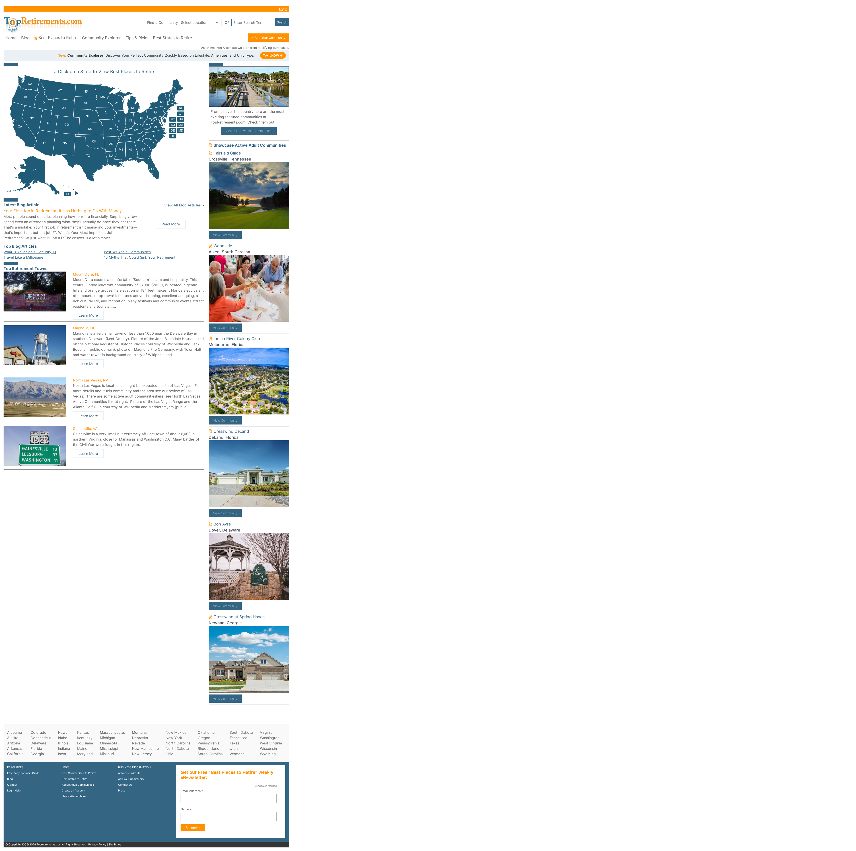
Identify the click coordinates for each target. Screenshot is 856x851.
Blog (25, 37)
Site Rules (115, 844)
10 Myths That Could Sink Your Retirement (139, 257)
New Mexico (176, 732)
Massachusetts (112, 732)
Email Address (192, 791)
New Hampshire (145, 748)
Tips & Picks (137, 37)
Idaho (62, 738)
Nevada (138, 743)
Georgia (37, 754)
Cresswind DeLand (231, 431)
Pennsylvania (209, 743)
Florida (36, 748)
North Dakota (177, 748)
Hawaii (63, 732)
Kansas (83, 732)
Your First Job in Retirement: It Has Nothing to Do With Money (63, 210)
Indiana (64, 748)
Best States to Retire (172, 37)
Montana (139, 732)
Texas (234, 743)
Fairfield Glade (227, 153)
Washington (270, 738)
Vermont (237, 754)
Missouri (107, 754)
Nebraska (140, 738)
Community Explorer (101, 37)
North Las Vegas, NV (90, 380)
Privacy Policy (97, 844)
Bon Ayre (222, 524)
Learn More (88, 315)
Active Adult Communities (78, 784)
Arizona (13, 743)
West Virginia (271, 743)
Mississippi (109, 748)
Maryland (85, 754)
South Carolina (210, 754)
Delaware (38, 743)
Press (121, 790)
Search (282, 22)
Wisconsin (268, 748)
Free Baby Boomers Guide (23, 773)
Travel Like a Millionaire (23, 257)
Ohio (169, 754)
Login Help (14, 790)
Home (10, 37)
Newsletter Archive (74, 796)
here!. (281, 122)
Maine (82, 748)
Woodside (223, 245)
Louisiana (85, 743)
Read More (171, 224)
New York (174, 738)
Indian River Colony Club (237, 338)
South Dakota (241, 732)
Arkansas (15, 748)
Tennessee (238, 738)
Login (283, 9)
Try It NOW (273, 55)
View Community (225, 235)
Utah (234, 748)
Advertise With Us (129, 773)
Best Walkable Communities (127, 252)
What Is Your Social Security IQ (30, 252)
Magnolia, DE (84, 328)
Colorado (38, 732)
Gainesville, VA (85, 428)
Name (186, 809)
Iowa (62, 754)
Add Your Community (131, 779)
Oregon (204, 738)
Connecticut (41, 738)
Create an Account (73, 790)
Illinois (63, 743)
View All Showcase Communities (249, 131)
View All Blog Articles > (184, 205)
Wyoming (268, 754)
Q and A (12, 784)
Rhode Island (208, 748)
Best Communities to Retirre (79, 773)
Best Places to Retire (57, 37)
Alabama (14, 732)
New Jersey (142, 754)
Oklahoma (206, 732)
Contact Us (125, 784)
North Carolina (178, 743)
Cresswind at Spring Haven (239, 616)
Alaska (12, 738)
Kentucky (85, 738)
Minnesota (108, 743)
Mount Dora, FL (86, 274)
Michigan (107, 738)
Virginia (266, 732)
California (15, 754)
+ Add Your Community (268, 37)
